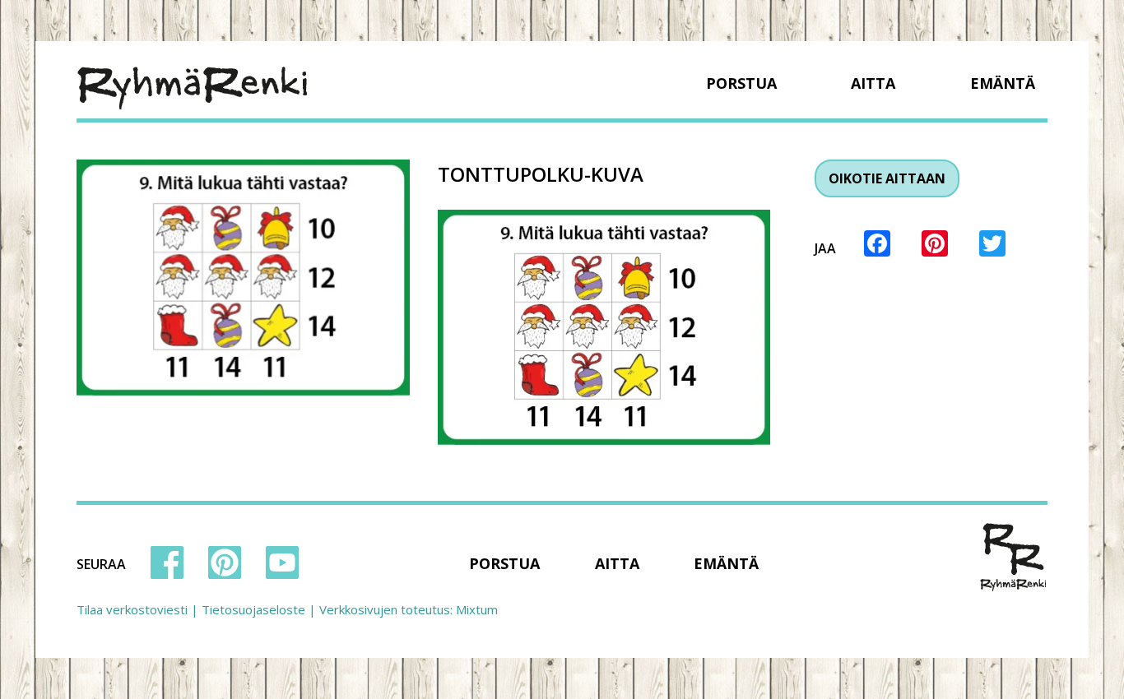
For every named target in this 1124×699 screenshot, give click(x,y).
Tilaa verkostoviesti (132, 609)
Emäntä (1002, 83)
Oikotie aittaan (887, 178)
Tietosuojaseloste (253, 609)
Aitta (873, 83)
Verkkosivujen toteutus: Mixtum (408, 609)
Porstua (741, 83)
